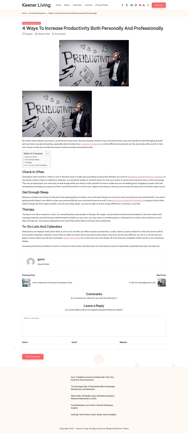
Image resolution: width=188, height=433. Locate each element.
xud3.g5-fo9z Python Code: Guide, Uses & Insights (93, 414)
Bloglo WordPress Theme (117, 428)
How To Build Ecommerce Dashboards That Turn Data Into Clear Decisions (92, 378)
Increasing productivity (91, 144)
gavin (41, 259)
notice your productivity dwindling (127, 200)
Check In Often (31, 157)
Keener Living (36, 5)
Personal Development (31, 23)
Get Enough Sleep (32, 160)
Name (25, 342)
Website (123, 342)
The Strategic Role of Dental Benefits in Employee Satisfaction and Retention (93, 388)
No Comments (60, 34)
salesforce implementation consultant (146, 177)
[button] (159, 5)
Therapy (28, 162)
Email (75, 342)
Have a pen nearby (71, 238)
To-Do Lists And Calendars (36, 165)
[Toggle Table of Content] (46, 153)
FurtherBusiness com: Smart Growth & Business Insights (92, 406)
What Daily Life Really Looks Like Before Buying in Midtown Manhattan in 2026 (93, 397)
